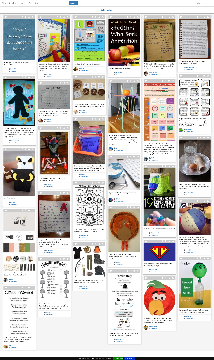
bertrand (188, 129)
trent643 (188, 250)
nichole (117, 199)
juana (82, 68)
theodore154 (14, 141)
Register (206, 3)
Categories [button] (33, 3)
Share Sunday (9, 3)
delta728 (48, 184)
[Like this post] (6, 17)
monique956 (189, 67)
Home (22, 3)
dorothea (153, 326)
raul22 (82, 174)
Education (14, 71)
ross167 (117, 262)
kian (116, 148)
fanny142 (13, 69)
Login (197, 3)
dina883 (188, 316)
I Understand (118, 358)
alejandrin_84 (154, 233)
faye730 (48, 75)
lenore (82, 110)
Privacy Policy (129, 358)
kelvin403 (153, 270)
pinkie (152, 158)
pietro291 (118, 73)
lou (11, 345)
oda (11, 279)
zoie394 (47, 312)
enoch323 (83, 286)
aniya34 (12, 202)
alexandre (153, 72)
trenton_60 (189, 193)
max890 (118, 339)
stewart (48, 119)
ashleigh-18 (84, 235)
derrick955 (49, 250)
